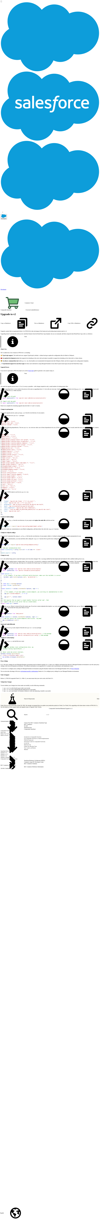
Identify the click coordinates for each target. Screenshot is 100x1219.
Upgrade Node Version (35, 707)
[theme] (64, 394)
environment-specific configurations (29, 671)
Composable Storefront (54, 708)
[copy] (8, 348)
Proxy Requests (75, 668)
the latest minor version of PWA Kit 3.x (88, 705)
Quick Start (31, 370)
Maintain (63, 708)
